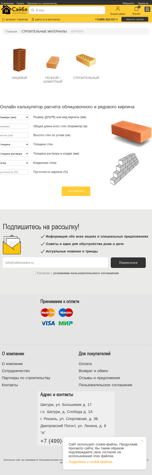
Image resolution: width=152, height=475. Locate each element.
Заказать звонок (135, 19)
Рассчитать (76, 191)
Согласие (43, 273)
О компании (12, 364)
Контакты (10, 385)
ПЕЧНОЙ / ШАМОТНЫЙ (52, 79)
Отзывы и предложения (99, 378)
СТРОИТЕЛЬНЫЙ (86, 78)
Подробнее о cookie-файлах (91, 462)
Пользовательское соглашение (105, 385)
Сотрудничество (16, 371)
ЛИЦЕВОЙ (19, 78)
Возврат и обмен (93, 371)
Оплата (85, 364)
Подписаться (128, 262)
